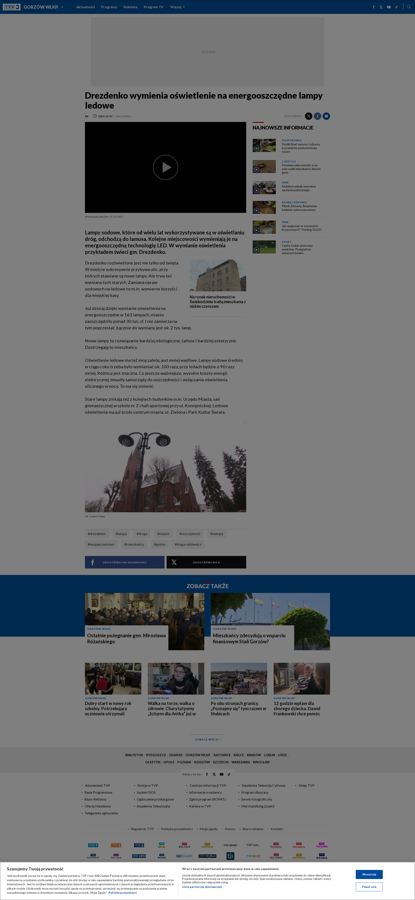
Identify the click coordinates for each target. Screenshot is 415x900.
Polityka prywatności (123, 892)
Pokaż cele (369, 887)
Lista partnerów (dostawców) (202, 887)
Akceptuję (369, 874)
